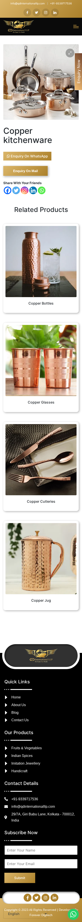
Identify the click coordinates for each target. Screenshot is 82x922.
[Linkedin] (33, 190)
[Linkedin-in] (54, 898)
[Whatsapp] (41, 190)
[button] (70, 53)
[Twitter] (16, 190)
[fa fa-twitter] (36, 12)
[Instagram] (24, 190)
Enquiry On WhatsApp (29, 156)
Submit (19, 878)
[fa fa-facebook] (27, 12)
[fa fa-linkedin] (55, 12)
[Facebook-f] (27, 898)
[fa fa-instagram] (46, 12)
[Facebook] (7, 190)
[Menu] (76, 26)
